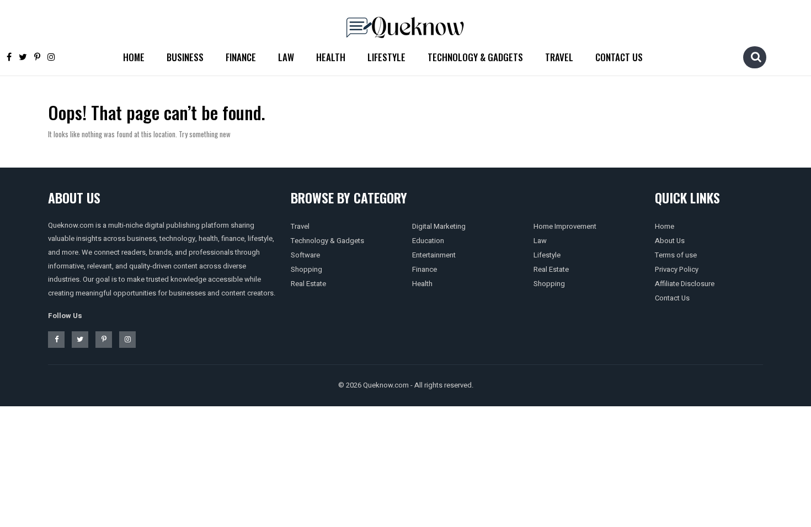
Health (330, 57)
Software (305, 255)
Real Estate (308, 283)
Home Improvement (564, 226)
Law (286, 57)
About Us (670, 240)
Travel (559, 57)
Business (185, 57)
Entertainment (434, 255)
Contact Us (619, 57)
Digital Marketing (439, 226)
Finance (241, 57)
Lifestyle (386, 57)
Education (428, 240)
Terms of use (676, 255)
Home (134, 57)
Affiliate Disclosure (684, 283)
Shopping (306, 269)
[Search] (756, 57)
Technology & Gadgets (475, 57)
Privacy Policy (676, 269)
